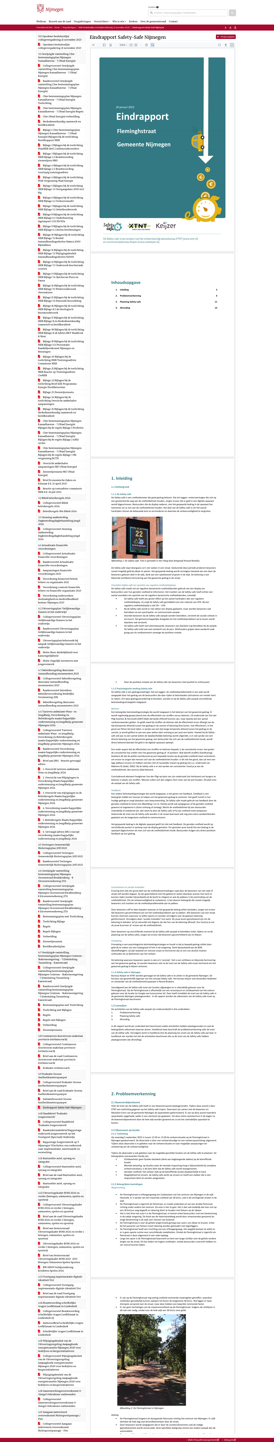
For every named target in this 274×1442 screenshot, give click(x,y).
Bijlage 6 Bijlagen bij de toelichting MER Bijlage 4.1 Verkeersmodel (60, 199)
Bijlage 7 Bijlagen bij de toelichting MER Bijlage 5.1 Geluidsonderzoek (60, 208)
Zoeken (152, 7)
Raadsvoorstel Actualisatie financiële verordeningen (55, 564)
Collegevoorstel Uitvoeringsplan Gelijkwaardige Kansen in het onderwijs (59, 620)
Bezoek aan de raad (60, 21)
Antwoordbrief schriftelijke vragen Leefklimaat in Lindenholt (60, 1325)
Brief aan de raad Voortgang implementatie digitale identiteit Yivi (59, 1295)
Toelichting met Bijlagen (56, 1010)
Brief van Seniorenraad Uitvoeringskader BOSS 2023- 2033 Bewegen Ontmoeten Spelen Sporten (59, 1259)
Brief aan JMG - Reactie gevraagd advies (59, 762)
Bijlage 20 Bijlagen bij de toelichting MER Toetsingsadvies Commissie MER (57, 360)
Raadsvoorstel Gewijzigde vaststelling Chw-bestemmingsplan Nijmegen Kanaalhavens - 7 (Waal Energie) (58, 86)
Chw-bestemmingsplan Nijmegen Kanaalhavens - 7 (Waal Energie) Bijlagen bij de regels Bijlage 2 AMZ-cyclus (59, 437)
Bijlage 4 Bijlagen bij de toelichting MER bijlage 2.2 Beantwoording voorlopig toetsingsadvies (60, 169)
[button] (232, 12)
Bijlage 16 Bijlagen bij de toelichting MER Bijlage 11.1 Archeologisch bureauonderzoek (61, 309)
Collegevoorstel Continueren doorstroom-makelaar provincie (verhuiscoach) (57, 1048)
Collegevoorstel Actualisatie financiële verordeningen (56, 555)
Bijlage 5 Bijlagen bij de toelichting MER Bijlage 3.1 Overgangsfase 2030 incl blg (61, 189)
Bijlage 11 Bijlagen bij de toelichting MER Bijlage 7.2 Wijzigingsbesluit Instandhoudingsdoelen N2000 (60, 253)
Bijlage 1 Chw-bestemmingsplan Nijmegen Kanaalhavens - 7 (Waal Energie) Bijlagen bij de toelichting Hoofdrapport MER (59, 135)
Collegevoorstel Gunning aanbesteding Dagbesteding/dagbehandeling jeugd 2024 (59, 534)
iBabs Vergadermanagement (202, 1440)
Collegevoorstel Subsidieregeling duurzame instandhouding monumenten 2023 (59, 682)
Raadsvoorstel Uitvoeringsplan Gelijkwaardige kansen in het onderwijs (58, 632)
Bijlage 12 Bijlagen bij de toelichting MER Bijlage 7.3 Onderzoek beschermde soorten (61, 265)
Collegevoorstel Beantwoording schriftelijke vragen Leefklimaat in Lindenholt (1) (58, 1314)
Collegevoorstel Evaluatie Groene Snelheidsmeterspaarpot (59, 1084)
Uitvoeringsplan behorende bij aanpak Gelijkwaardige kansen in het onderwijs (59, 644)
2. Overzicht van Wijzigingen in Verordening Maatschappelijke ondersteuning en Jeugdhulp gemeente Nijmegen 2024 (60, 782)
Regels (46, 926)
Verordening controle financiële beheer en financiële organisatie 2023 (59, 589)
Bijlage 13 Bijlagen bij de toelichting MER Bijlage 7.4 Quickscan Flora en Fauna (61, 277)
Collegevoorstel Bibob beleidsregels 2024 (53, 504)
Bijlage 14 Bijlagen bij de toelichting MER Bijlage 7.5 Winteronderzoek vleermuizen (61, 289)
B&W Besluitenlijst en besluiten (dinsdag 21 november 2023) (104, 27)
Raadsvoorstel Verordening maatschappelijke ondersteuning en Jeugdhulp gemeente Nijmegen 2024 (59, 752)
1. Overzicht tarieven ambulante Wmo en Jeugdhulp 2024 (58, 771)
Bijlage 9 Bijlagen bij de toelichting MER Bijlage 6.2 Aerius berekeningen (60, 228)
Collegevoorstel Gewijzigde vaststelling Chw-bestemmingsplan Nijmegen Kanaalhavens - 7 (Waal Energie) (58, 70)
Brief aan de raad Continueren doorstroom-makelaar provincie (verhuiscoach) (57, 1059)
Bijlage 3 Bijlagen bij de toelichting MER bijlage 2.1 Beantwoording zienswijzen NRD (60, 157)
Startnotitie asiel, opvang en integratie (56, 1185)
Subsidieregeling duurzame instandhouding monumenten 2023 (58, 704)
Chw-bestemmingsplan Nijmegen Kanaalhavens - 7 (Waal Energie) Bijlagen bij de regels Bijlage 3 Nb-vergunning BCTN (59, 453)
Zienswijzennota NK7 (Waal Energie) (56, 473)
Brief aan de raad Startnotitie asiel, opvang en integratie (60, 1177)
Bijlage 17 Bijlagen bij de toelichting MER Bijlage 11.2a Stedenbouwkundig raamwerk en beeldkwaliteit (61, 321)
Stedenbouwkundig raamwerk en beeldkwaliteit (59, 123)
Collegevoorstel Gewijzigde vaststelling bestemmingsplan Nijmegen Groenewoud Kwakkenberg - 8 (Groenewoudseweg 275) (60, 891)
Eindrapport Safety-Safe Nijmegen (62, 1107)
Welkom (41, 21)
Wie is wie (118, 21)
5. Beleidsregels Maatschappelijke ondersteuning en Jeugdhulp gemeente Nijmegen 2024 (60, 823)
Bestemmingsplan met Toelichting (62, 916)
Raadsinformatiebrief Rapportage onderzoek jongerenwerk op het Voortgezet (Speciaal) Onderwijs (59, 1133)
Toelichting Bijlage (53, 921)
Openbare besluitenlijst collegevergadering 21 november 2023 (59, 46)
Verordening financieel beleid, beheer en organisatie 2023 (58, 580)
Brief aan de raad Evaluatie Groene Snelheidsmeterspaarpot (60, 1092)
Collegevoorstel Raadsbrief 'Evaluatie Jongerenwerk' (56, 1123)
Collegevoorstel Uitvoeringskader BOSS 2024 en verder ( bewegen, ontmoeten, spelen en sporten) (60, 1208)
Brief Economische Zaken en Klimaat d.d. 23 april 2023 (57, 482)
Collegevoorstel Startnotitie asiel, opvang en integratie (59, 1168)
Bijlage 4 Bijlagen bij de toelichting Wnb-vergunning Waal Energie (60, 179)
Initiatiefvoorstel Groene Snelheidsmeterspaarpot (54, 1101)
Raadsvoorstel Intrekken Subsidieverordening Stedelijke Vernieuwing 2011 (56, 694)
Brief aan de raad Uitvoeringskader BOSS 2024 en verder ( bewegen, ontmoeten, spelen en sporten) (60, 1220)
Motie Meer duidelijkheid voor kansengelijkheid (58, 654)
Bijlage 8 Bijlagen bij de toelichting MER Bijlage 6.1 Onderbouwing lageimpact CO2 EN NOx (60, 218)
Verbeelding (49, 936)
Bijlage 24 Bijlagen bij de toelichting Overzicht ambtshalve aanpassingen (57, 400)
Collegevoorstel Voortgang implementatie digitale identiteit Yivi (59, 1287)
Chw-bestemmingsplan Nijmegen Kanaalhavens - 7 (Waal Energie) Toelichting (59, 100)
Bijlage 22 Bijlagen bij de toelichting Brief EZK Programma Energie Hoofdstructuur (57, 384)
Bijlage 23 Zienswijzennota (58, 392)
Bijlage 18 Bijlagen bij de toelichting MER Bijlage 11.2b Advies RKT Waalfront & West (61, 333)
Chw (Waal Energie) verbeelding (61, 116)
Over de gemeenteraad (153, 21)
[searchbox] (188, 12)
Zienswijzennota (52, 941)
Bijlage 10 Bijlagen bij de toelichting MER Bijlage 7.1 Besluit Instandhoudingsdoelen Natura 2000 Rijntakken (61, 239)
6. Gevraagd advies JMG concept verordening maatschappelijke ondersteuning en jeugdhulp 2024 (58, 835)
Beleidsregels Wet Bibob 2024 (59, 511)
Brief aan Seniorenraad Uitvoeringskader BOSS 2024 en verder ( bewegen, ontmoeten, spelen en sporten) (61, 1233)
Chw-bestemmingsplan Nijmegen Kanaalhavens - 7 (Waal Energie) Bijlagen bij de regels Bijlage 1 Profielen (60, 424)
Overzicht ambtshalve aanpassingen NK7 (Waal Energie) (57, 465)
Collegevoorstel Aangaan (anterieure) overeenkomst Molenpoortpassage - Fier (55, 1427)
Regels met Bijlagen (54, 1020)
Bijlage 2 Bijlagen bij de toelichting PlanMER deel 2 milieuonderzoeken (60, 147)
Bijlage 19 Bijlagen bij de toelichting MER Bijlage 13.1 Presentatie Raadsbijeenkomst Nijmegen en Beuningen (61, 346)
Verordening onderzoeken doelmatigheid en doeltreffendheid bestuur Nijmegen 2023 (58, 599)
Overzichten (101, 21)
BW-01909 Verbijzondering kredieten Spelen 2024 (55, 1269)
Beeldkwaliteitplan (53, 946)
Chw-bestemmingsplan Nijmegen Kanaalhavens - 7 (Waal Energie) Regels (60, 110)
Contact (173, 21)
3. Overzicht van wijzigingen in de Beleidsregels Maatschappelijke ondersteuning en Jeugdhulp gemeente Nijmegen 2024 (60, 798)
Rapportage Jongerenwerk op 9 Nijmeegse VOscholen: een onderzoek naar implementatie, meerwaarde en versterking (59, 1147)
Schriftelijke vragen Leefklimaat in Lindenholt (60, 1333)
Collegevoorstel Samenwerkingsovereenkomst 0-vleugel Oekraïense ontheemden (57, 1402)
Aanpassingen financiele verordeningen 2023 (55, 572)
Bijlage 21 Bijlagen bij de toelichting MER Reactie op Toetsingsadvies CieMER (61, 372)
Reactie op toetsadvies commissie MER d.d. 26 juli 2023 (60, 490)
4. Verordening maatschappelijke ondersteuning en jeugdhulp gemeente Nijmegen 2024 (60, 811)
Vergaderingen (82, 21)
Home (57, 27)
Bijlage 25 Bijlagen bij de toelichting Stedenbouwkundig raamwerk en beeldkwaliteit (61, 412)
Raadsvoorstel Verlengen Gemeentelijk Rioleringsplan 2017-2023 (60, 863)
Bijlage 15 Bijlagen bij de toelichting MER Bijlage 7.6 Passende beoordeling (61, 299)
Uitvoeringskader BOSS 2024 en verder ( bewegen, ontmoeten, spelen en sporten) (61, 1247)
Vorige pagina (227, 36)
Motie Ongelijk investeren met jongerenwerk (58, 662)
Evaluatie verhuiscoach (56, 1068)
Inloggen (229, 1440)
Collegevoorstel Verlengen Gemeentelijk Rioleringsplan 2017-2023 (60, 854)
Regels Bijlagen (51, 931)
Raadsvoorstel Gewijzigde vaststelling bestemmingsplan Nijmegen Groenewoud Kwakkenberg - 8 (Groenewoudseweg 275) (60, 906)
